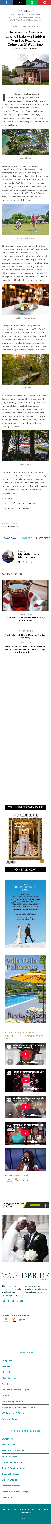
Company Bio (8, 1360)
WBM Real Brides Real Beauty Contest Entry (21, 1407)
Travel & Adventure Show (13, 1468)
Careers (5, 1396)
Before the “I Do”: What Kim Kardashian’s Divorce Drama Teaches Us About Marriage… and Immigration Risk (25, 647)
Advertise (6, 1384)
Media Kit (6, 1372)
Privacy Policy (25, 1512)
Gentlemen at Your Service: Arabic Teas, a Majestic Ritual (25, 619)
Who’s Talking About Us (12, 1401)
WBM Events (7, 1439)
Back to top (26, 1519)
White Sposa (7, 1497)
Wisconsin (13, 526)
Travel (15, 26)
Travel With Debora (10, 1474)
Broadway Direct (9, 1456)
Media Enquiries (9, 1378)
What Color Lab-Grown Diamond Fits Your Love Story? (25, 634)
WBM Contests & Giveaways (15, 1413)
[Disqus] (25, 695)
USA (4, 526)
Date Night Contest (10, 1419)
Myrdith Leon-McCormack (27, 48)
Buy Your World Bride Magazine (16, 1390)
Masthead (6, 1366)
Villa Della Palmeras (11, 1486)
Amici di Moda (8, 1445)
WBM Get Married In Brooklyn (15, 1491)
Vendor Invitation (9, 1480)
